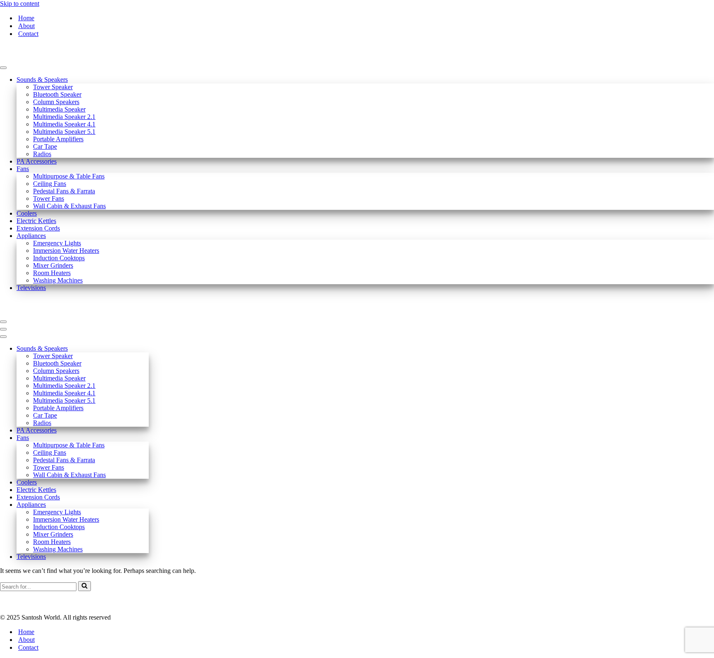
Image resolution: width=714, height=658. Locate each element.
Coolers (27, 213)
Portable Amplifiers (58, 139)
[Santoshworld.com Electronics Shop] (41, 58)
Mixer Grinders (53, 265)
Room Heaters (52, 272)
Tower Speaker (53, 86)
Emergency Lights (57, 243)
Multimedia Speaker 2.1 (64, 116)
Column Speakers (56, 101)
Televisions (31, 287)
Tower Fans (48, 198)
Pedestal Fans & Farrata (64, 191)
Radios (42, 153)
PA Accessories (37, 161)
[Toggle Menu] (3, 68)
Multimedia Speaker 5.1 (64, 131)
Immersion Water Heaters (66, 250)
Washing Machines (58, 280)
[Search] (84, 586)
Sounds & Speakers (42, 79)
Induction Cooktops (59, 257)
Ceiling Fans (49, 183)
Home (26, 17)
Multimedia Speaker (59, 109)
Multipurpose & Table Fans (69, 176)
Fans (23, 168)
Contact (28, 33)
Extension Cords (38, 228)
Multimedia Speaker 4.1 (64, 124)
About (26, 25)
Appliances (31, 235)
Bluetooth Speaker (57, 94)
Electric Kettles (36, 220)
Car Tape (45, 146)
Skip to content (19, 3)
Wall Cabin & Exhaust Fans (69, 205)
